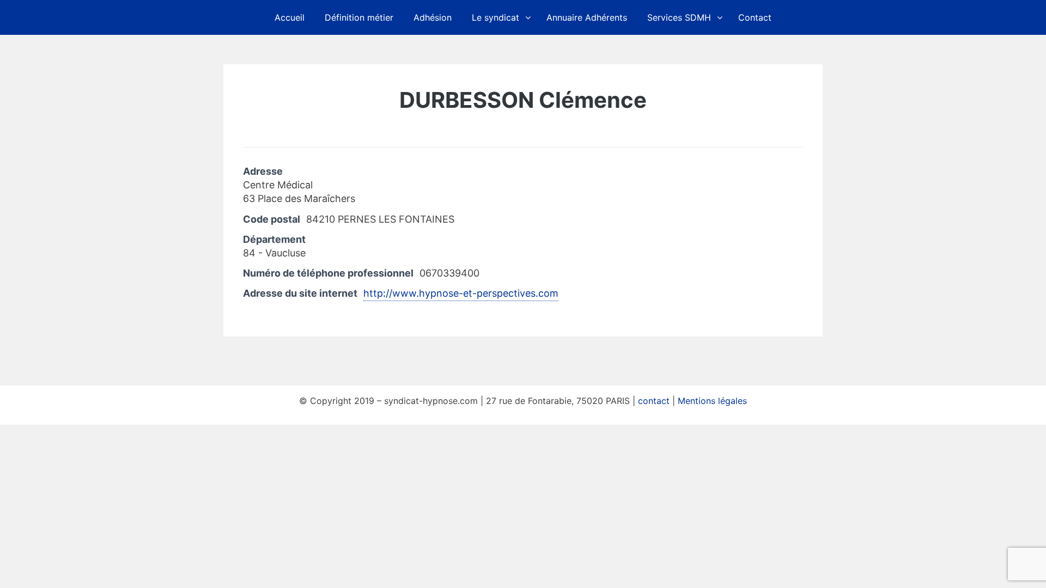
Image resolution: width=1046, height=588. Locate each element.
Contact (754, 17)
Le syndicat (495, 17)
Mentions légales (712, 400)
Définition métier (359, 17)
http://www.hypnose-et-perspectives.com (460, 293)
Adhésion (432, 17)
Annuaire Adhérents (586, 17)
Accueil (290, 17)
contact (654, 400)
